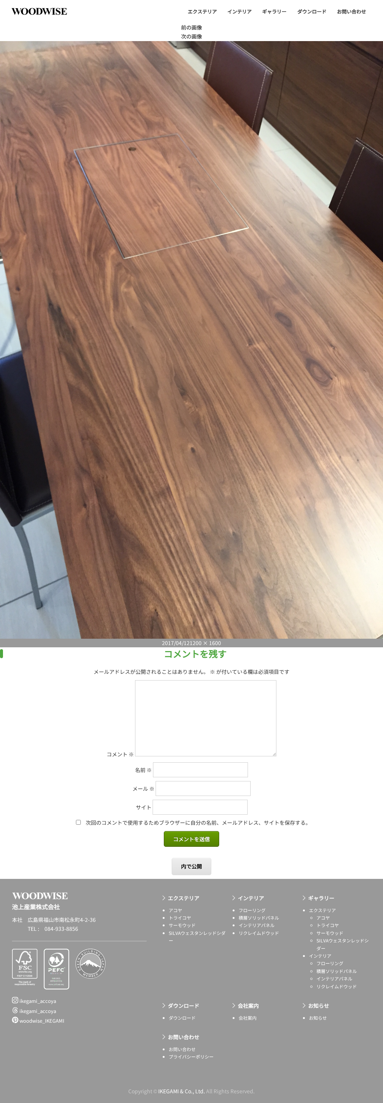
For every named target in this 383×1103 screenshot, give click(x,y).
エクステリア (202, 11)
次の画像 (191, 36)
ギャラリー (274, 11)
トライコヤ (180, 917)
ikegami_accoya (37, 1000)
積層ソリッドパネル (259, 917)
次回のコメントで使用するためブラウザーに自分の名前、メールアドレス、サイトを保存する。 (198, 822)
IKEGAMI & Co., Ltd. (181, 1091)
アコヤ (175, 910)
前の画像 (191, 27)
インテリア (239, 11)
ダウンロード (312, 11)
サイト (143, 807)
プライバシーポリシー (191, 1056)
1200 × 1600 (205, 643)
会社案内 (248, 1005)
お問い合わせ (351, 11)
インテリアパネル (257, 925)
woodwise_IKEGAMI (41, 1020)
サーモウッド (182, 925)
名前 (143, 770)
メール (143, 788)
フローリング (252, 910)
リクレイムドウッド (259, 933)
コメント (120, 754)
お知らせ (318, 1005)
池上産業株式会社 (45, 11)
